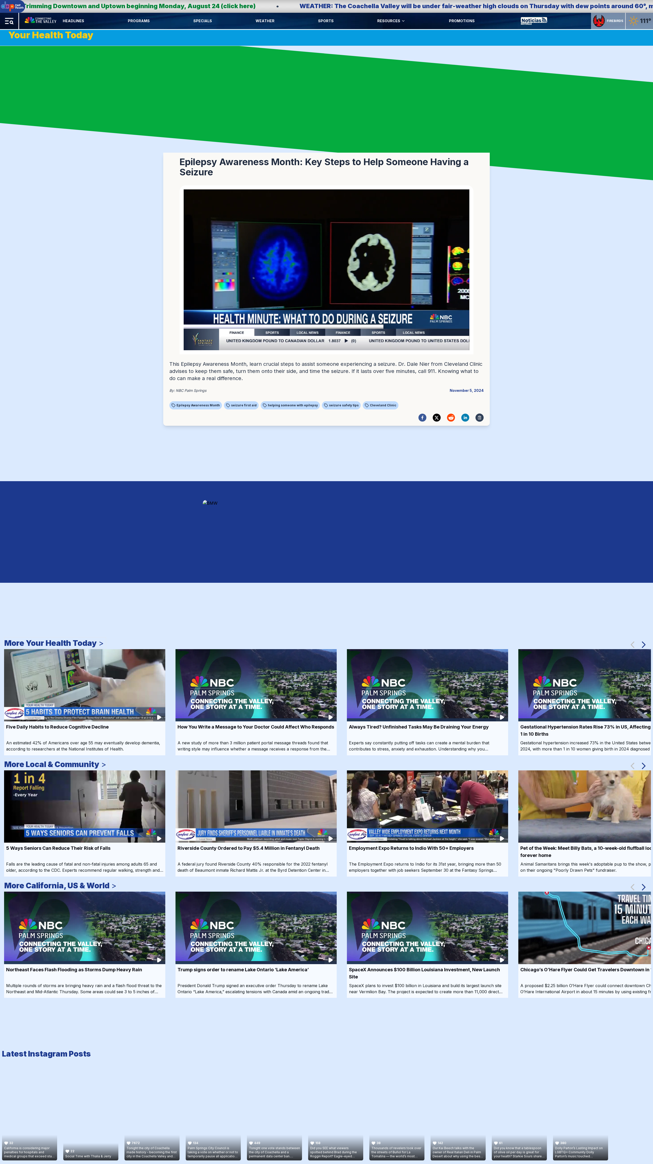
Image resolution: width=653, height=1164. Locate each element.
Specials (202, 21)
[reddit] (451, 418)
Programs (139, 21)
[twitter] (437, 418)
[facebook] (422, 418)
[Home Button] (41, 21)
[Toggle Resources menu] (403, 21)
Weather (265, 21)
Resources (388, 21)
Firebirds (615, 21)
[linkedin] (465, 418)
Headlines (73, 21)
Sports (326, 21)
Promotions (462, 21)
